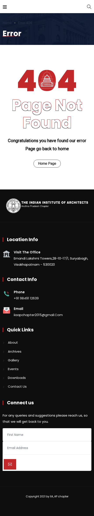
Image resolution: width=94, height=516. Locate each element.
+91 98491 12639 (26, 298)
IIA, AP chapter (59, 496)
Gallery (13, 360)
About (13, 342)
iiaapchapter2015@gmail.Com (38, 315)
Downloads (17, 377)
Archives (14, 351)
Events (13, 369)
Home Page (47, 163)
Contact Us (17, 386)
